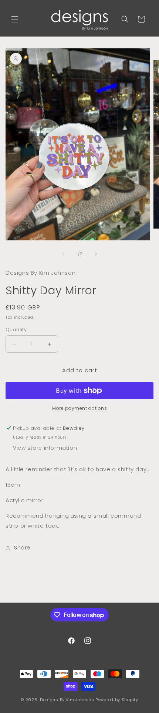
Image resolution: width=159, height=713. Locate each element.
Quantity (16, 329)
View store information (45, 448)
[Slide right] (96, 254)
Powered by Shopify (116, 700)
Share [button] (22, 547)
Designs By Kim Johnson (67, 700)
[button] (15, 19)
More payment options (79, 408)
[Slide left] (63, 254)
